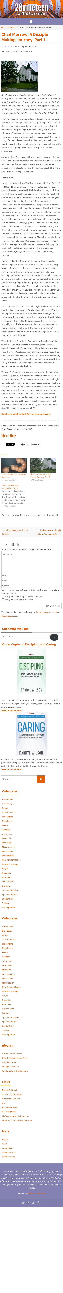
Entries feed (7, 1146)
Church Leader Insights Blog (14, 1056)
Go (54, 635)
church (9, 513)
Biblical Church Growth (12, 1051)
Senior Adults (8, 879)
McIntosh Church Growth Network (17, 1118)
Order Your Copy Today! (11, 767)
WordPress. (40, 1191)
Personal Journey (24, 50)
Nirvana (31, 1191)
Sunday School (8, 896)
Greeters (6, 827)
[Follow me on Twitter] (23, 1201)
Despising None (9, 1060)
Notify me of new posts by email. (19, 597)
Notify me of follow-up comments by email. (24, 594)
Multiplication (8, 853)
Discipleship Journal (11, 1096)
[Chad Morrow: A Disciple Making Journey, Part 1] (19, 90)
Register (5, 1137)
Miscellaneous (8, 844)
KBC (4, 1101)
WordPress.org (8, 1154)
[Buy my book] (39, 1201)
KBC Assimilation (9, 1105)
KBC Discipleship (9, 1109)
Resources (6, 875)
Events (5, 823)
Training (5, 901)
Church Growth (9, 810)
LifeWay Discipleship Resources (15, 1114)
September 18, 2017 (29, 46)
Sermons (6, 883)
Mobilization (7, 849)
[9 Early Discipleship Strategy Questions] (14, 464)
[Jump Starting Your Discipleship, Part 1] (15, 494)
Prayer (5, 866)
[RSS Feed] (33, 1201)
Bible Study (7, 801)
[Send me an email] (28, 1201)
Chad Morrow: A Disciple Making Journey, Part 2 (48, 530)
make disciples (38, 513)
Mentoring (6, 840)
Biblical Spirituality (10, 1088)
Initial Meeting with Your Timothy (15, 530)
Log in (4, 1141)
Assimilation (7, 797)
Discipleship (10, 27)
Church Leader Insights (12, 1092)
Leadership (7, 836)
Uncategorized (8, 905)
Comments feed (9, 1150)
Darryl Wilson (11, 46)
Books (5, 806)
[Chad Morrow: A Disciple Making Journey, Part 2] (43, 464)
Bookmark (53, 513)
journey (27, 513)
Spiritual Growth (9, 892)
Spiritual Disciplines (10, 888)
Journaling (7, 832)
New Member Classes (11, 858)
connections (7, 814)
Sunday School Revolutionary (15, 1069)
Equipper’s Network (10, 1064)
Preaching (6, 871)
